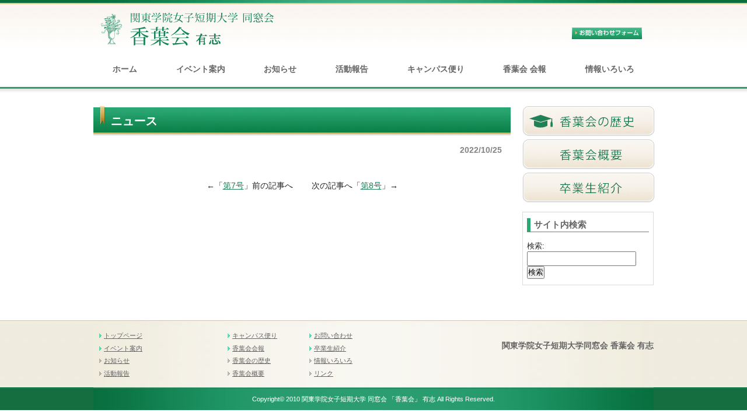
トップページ (123, 335)
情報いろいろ (609, 69)
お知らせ (280, 69)
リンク (323, 373)
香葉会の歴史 (251, 360)
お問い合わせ (333, 335)
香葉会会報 (248, 348)
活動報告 (352, 69)
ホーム (125, 69)
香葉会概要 (248, 373)
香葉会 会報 (524, 69)
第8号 (371, 185)
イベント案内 (200, 69)
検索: (535, 246)
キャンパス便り (436, 69)
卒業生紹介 (330, 348)
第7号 (233, 185)
